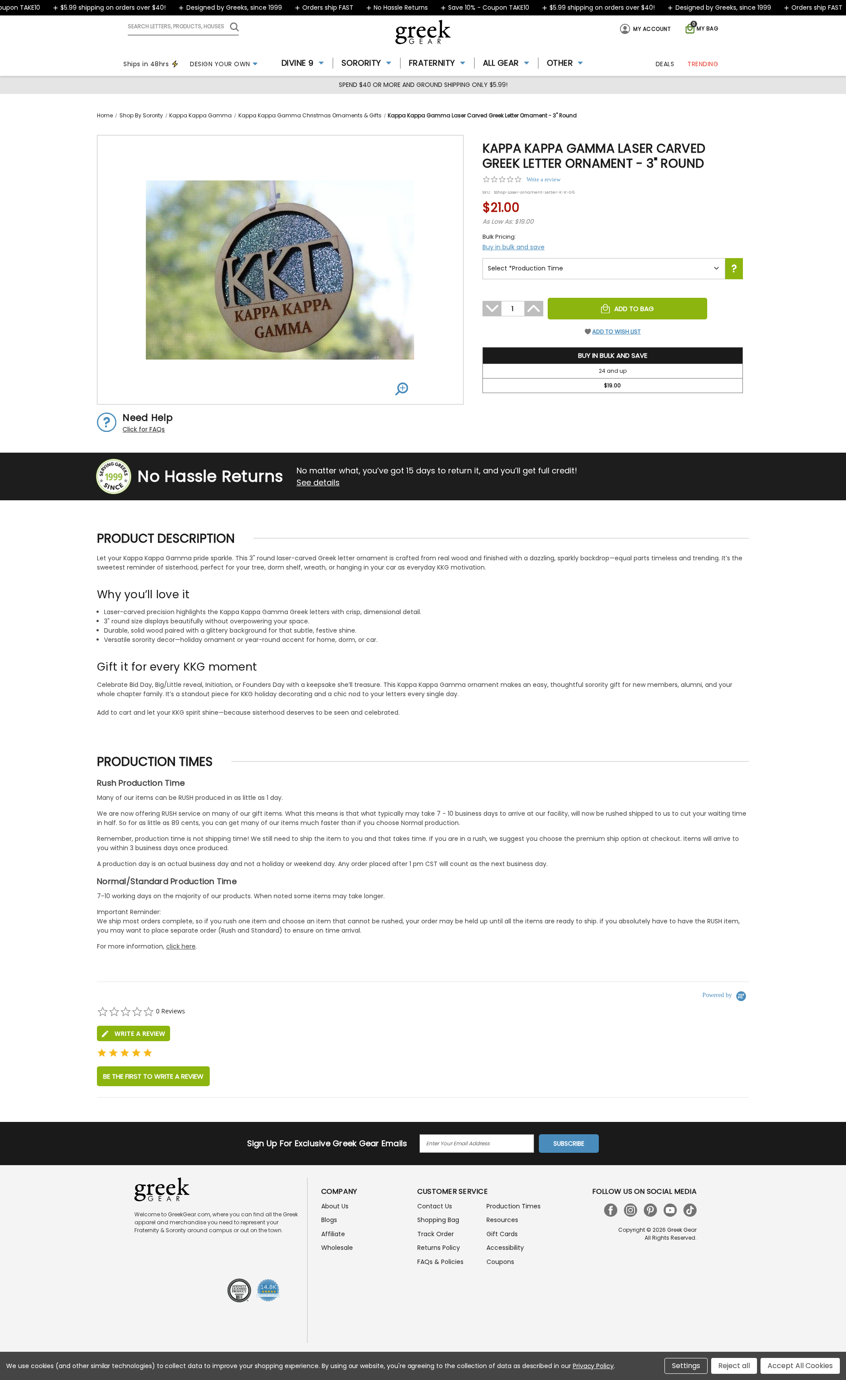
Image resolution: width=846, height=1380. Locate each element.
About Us (335, 1206)
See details (318, 482)
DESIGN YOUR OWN (220, 64)
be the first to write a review (153, 1076)
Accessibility (505, 1247)
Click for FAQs (143, 429)
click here (181, 946)
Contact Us (434, 1206)
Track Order (435, 1234)
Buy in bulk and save (513, 247)
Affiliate (333, 1234)
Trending (702, 64)
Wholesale (337, 1247)
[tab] (133, 1033)
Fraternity (432, 62)
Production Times (513, 1206)
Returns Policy (438, 1247)
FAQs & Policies (440, 1261)
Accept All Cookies (800, 1366)
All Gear (501, 62)
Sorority (361, 62)
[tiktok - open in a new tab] (690, 1210)
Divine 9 (298, 62)
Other (560, 62)
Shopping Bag (438, 1219)
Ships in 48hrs (146, 64)
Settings (686, 1366)
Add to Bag (634, 308)
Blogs (329, 1219)
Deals (665, 64)
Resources (502, 1219)
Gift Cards (502, 1234)
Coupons (500, 1261)
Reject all (734, 1366)
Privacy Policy (593, 1365)
